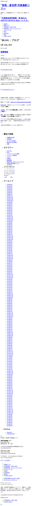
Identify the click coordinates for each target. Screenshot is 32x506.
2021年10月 (10, 277)
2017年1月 (9, 369)
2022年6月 (9, 265)
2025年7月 (9, 205)
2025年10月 (10, 200)
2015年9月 (9, 395)
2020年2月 (9, 310)
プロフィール (7, 30)
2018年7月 (9, 340)
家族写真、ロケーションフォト (15, 161)
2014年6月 (9, 419)
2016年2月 (9, 387)
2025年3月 (9, 211)
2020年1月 (9, 311)
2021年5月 (9, 285)
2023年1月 (9, 253)
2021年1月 (9, 292)
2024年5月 (9, 228)
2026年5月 (9, 189)
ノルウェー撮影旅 (12, 155)
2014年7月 (9, 417)
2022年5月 (9, 266)
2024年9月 (9, 221)
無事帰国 (4, 52)
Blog (5, 34)
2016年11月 (10, 372)
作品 (5, 31)
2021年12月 (10, 274)
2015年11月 (10, 392)
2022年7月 (9, 263)
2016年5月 (9, 382)
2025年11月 (10, 199)
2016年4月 (9, 383)
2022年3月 (9, 269)
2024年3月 (9, 231)
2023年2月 (9, 252)
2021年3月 (9, 289)
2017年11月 (10, 353)
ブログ (2, 55)
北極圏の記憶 (10, 137)
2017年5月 (9, 363)
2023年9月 (9, 240)
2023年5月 (9, 247)
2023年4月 (9, 248)
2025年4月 (9, 210)
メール (19, 119)
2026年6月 (9, 187)
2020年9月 (9, 298)
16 (7, 172)
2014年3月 (9, 424)
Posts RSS (9, 432)
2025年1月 (9, 215)
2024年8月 (9, 223)
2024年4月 (9, 229)
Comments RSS (11, 433)
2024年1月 (9, 234)
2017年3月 (9, 366)
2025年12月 (10, 197)
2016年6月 (9, 380)
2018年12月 (10, 332)
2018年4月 (9, 345)
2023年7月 (9, 244)
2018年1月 (9, 350)
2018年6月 (9, 342)
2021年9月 (9, 279)
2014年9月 (9, 414)
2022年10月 (10, 258)
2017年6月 (9, 361)
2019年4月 (9, 326)
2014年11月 (10, 411)
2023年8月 (9, 242)
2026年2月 (9, 194)
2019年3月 (9, 327)
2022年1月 (9, 273)
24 (9, 173)
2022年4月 (9, 268)
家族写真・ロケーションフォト (12, 28)
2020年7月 (9, 301)
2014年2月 (9, 425)
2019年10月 (10, 316)
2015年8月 (9, 396)
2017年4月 (9, 364)
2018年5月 (9, 343)
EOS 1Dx (9, 151)
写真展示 (9, 139)
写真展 (9, 158)
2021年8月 (9, 281)
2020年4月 (9, 306)
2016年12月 (10, 371)
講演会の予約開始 (12, 142)
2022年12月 (10, 255)
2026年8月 (9, 184)
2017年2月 (9, 367)
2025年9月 (9, 202)
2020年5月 (9, 305)
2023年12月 (10, 236)
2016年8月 (9, 377)
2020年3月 (9, 308)
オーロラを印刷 (11, 140)
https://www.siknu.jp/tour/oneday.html (21, 102)
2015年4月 (9, 403)
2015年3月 (9, 404)
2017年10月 (10, 355)
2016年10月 (10, 374)
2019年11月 (10, 314)
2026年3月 (9, 192)
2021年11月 (10, 276)
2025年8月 (9, 203)
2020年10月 (10, 297)
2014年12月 (10, 409)
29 (6, 175)
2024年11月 (10, 218)
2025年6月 (9, 207)
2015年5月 (9, 401)
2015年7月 (9, 398)
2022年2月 (9, 271)
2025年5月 (9, 208)
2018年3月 (9, 347)
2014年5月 (9, 420)
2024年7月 (9, 224)
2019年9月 (9, 318)
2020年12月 (10, 293)
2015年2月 (9, 406)
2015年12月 (10, 390)
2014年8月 (9, 416)
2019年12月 (10, 313)
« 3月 (5, 177)
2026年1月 (9, 195)
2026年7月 (9, 186)
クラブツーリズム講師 (13, 153)
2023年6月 (9, 245)
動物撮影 (9, 160)
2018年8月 (9, 338)
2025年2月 (9, 213)
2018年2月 (9, 348)
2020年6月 (9, 303)
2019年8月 (9, 319)
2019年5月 (9, 324)
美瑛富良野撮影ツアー (13, 163)
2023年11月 (10, 237)
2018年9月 (9, 337)
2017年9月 (9, 356)
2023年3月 (9, 250)
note (2, 114)
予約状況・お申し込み (10, 27)
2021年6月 (9, 284)
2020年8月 (9, 300)
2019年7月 (9, 321)
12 (12, 170)
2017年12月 (10, 351)
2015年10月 (10, 393)
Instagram (6, 33)
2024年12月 (10, 216)
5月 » (11, 177)
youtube (3, 109)
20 (14, 172)
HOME (5, 23)
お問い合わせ (7, 36)
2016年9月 (9, 375)
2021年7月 (9, 282)
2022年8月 (9, 261)
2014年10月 (10, 412)
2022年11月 (10, 256)
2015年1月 (9, 408)
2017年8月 (9, 358)
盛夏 (8, 144)
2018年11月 (10, 334)
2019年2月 (9, 329)
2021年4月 (9, 287)
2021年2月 (9, 290)
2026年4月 (9, 191)
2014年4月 (9, 422)
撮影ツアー (7, 25)
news (8, 152)
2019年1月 (9, 330)
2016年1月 (9, 388)
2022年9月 (9, 260)
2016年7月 (9, 379)
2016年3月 (9, 385)
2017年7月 (9, 359)
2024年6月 (9, 226)
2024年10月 (10, 219)
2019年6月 (9, 322)
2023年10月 (10, 239)
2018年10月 (10, 335)
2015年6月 (9, 400)
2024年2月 (9, 232)
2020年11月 (10, 295)
